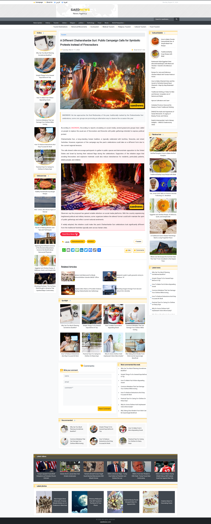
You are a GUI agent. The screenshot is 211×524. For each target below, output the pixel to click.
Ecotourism (94, 27)
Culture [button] (64, 23)
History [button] (47, 23)
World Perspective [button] (118, 23)
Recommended (68, 420)
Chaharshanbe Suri (78, 241)
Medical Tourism (108, 27)
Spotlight (65, 301)
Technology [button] (91, 23)
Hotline (39, 33)
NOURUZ (91, 241)
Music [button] (107, 23)
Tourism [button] (56, 23)
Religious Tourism (124, 27)
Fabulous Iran (157, 134)
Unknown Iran (42, 176)
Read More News (68, 234)
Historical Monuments (79, 27)
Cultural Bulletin (158, 33)
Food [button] (100, 23)
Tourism (63, 35)
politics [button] (81, 23)
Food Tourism (154, 27)
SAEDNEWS (75, 128)
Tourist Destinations (60, 27)
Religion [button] (72, 23)
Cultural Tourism (140, 27)
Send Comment (104, 409)
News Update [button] (37, 23)
